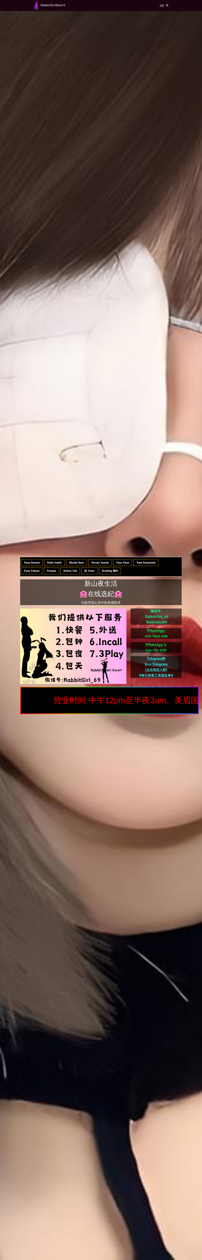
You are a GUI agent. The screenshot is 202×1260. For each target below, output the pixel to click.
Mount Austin (100, 562)
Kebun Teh (70, 570)
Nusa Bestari (32, 562)
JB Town (89, 570)
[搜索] (167, 5)
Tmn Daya (122, 562)
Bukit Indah (54, 562)
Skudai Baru (76, 562)
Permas (51, 570)
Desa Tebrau (31, 570)
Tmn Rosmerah (146, 562)
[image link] (36, 5)
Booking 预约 (110, 570)
